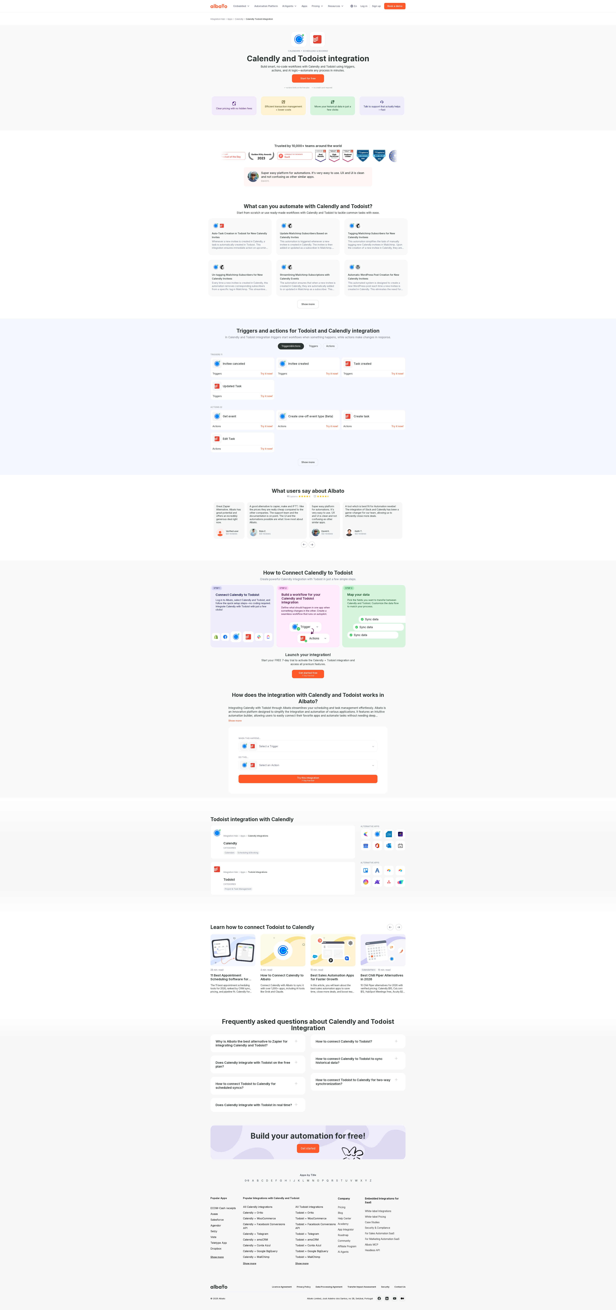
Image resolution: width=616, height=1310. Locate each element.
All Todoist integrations (309, 1206)
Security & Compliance (377, 1227)
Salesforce (217, 1219)
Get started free (308, 674)
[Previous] (304, 544)
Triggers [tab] (313, 346)
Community (344, 1240)
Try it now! (267, 373)
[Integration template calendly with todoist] (240, 236)
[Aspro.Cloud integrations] (400, 882)
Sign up (376, 6)
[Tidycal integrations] (400, 846)
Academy (343, 1223)
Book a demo (394, 6)
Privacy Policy (304, 1286)
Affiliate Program (347, 1246)
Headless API (372, 1250)
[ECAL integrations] (400, 834)
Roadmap (343, 1235)
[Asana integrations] (389, 882)
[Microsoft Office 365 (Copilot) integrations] (377, 846)
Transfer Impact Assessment (361, 1286)
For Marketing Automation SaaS (382, 1239)
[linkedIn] (387, 1298)
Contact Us (400, 1286)
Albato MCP (371, 1244)
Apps (304, 6)
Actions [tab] (330, 346)
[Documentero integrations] (389, 834)
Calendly (239, 19)
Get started (308, 1148)
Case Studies (372, 1222)
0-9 (247, 1180)
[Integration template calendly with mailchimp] (308, 236)
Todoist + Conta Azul (308, 1245)
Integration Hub (217, 19)
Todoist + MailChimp (307, 1256)
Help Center (344, 1218)
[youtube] (394, 1298)
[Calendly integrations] (377, 834)
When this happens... (250, 738)
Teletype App (218, 1242)
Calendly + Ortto (253, 1212)
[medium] (402, 1298)
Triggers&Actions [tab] (290, 346)
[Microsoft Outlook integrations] (389, 846)
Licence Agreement (282, 1286)
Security (385, 1286)
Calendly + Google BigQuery (260, 1251)
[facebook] (379, 1298)
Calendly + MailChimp (256, 1256)
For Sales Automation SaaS (379, 1233)
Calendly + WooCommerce (259, 1218)
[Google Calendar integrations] (366, 846)
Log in (363, 6)
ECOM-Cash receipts (223, 1208)
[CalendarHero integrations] (366, 834)
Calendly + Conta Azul (256, 1245)
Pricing (341, 1207)
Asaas (214, 1214)
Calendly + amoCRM (255, 1239)
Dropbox (215, 1248)
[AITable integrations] (366, 882)
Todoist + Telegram (307, 1233)
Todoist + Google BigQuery (311, 1251)
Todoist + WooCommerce (310, 1218)
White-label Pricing (375, 1216)
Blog (340, 1212)
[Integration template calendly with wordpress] (376, 278)
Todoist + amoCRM (307, 1239)
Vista (213, 1237)
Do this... (243, 757)
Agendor (215, 1225)
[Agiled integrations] (377, 870)
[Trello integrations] (366, 870)
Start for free (308, 78)
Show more (308, 304)
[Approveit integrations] (377, 882)
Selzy (213, 1231)
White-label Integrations (378, 1211)
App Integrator (346, 1229)
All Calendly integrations (257, 1206)
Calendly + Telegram (255, 1233)
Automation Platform (266, 6)
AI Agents (343, 1251)
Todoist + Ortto (304, 1212)
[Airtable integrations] (389, 870)
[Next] (312, 544)
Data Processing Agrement (329, 1286)
